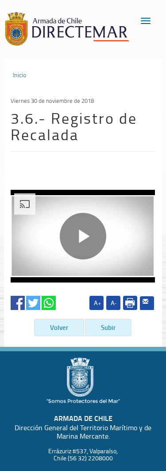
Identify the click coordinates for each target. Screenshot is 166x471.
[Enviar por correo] (147, 303)
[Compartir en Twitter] (33, 301)
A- (113, 302)
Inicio (19, 74)
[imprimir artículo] (130, 303)
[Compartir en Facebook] (18, 301)
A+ (97, 302)
